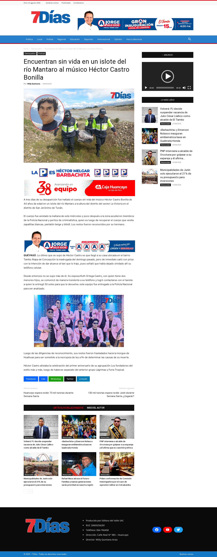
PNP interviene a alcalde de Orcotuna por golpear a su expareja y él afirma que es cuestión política (116, 444)
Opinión (118, 39)
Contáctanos (78, 3)
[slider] (165, 88)
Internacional (103, 39)
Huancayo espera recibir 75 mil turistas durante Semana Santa (48, 394)
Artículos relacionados (68, 408)
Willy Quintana (33, 83)
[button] (189, 39)
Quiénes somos (52, 3)
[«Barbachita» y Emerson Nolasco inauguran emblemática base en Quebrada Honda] (79, 427)
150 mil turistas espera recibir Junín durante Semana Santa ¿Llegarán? (111, 394)
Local (39, 39)
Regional (62, 39)
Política (29, 39)
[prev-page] (26, 491)
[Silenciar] (184, 87)
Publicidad (66, 3)
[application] (167, 76)
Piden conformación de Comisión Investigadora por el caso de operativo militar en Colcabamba (115, 481)
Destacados (36, 48)
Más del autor (96, 408)
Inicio (26, 48)
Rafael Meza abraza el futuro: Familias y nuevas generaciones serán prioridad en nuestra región (77, 481)
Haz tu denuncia (134, 39)
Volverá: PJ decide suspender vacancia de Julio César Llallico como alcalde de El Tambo (38, 444)
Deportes (88, 39)
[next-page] (31, 491)
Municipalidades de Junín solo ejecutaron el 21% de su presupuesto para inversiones (38, 481)
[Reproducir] (146, 87)
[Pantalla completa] (189, 87)
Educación (75, 39)
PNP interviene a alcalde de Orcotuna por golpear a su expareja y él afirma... (176, 154)
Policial (50, 39)
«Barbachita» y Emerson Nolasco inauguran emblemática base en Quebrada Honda (77, 444)
